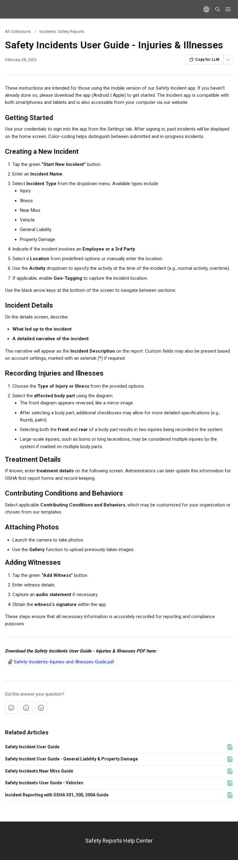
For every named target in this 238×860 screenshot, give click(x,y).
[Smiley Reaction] (41, 708)
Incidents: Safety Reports (61, 31)
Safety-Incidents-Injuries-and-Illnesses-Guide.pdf (64, 662)
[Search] (218, 9)
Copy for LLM (207, 59)
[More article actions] (228, 60)
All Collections (18, 31)
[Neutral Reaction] (26, 708)
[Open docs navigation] (228, 9)
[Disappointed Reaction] (11, 708)
